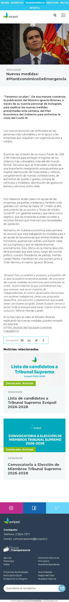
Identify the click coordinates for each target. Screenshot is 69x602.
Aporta (34, 8)
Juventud (17, 2)
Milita (64, 2)
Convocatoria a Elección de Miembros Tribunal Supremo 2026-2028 (34, 468)
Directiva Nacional (48, 557)
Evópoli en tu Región (15, 578)
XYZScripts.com (50, 601)
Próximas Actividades (16, 572)
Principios (43, 561)
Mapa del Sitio (46, 575)
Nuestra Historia (47, 578)
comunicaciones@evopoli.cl (30, 539)
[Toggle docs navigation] (63, 15)
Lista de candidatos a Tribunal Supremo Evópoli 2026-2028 (32, 402)
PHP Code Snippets (20, 601)
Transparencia (35, 2)
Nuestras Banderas (48, 564)
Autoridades (45, 572)
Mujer (5, 2)
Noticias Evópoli (13, 575)
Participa (52, 2)
